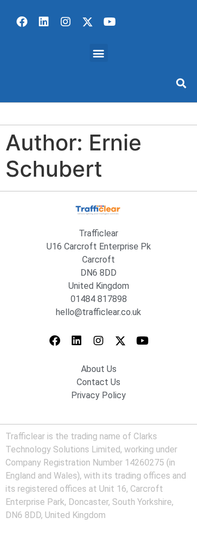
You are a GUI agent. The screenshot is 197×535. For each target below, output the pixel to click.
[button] (99, 53)
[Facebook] (22, 22)
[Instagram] (66, 22)
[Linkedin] (44, 22)
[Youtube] (109, 22)
